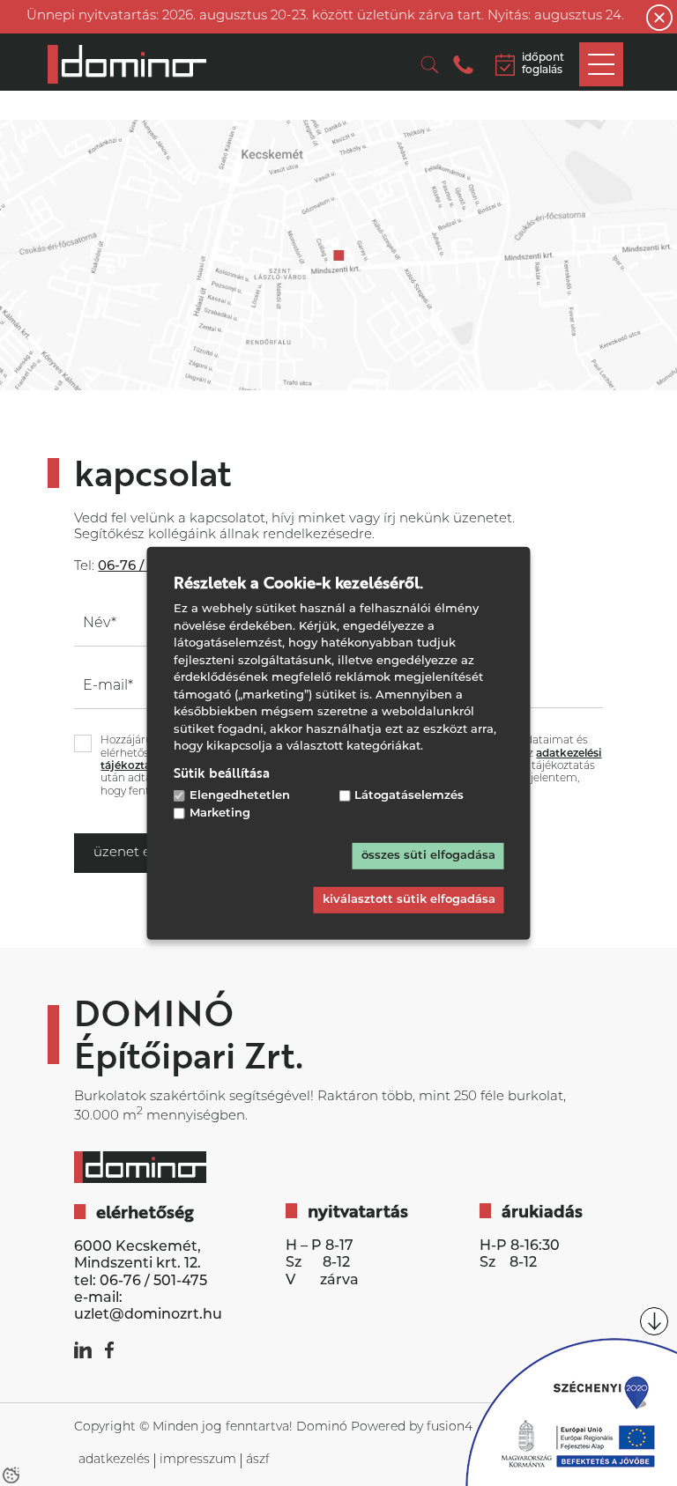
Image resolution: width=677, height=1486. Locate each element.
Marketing (220, 813)
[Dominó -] (127, 64)
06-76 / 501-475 (153, 1282)
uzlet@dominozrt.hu (148, 1315)
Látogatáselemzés (409, 795)
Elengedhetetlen (240, 795)
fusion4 (449, 1427)
